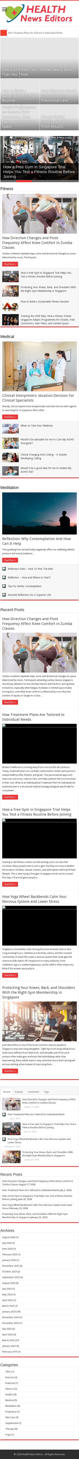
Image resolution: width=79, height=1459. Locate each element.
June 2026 (7, 1248)
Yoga (8, 1434)
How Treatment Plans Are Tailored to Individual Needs (35, 32)
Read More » (10, 264)
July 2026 (7, 1243)
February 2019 (9, 1351)
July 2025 (7, 1288)
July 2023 (7, 1328)
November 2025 (10, 1265)
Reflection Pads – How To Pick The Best (30, 568)
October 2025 (9, 1271)
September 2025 (11, 1277)
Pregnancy (10, 1411)
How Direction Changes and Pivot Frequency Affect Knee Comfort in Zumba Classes (37, 243)
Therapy (9, 1428)
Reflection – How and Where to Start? (29, 577)
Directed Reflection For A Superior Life (29, 594)
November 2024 (10, 1317)
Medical (7, 336)
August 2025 (8, 1283)
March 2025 (8, 1306)
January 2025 (9, 1311)
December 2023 (10, 1323)
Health (8, 1394)
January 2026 (9, 1260)
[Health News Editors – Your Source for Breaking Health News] (39, 12)
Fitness (6, 188)
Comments (33, 1091)
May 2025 (7, 1294)
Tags (46, 1091)
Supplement (11, 1423)
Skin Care (10, 1417)
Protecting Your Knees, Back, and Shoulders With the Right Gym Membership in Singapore (38, 992)
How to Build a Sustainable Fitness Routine (18, 96)
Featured (10, 1383)
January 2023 (9, 1346)
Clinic (8, 1371)
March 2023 (8, 1340)
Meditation (9, 487)
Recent (6, 1091)
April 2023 (7, 1334)
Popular (19, 1091)
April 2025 (7, 1300)
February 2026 (9, 1254)
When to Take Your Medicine (37, 425)
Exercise (9, 1377)
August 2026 (8, 1237)
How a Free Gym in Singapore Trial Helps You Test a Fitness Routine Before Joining (39, 172)
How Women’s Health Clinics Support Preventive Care (59, 96)
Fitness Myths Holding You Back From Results (55, 122)
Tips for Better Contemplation (25, 586)
